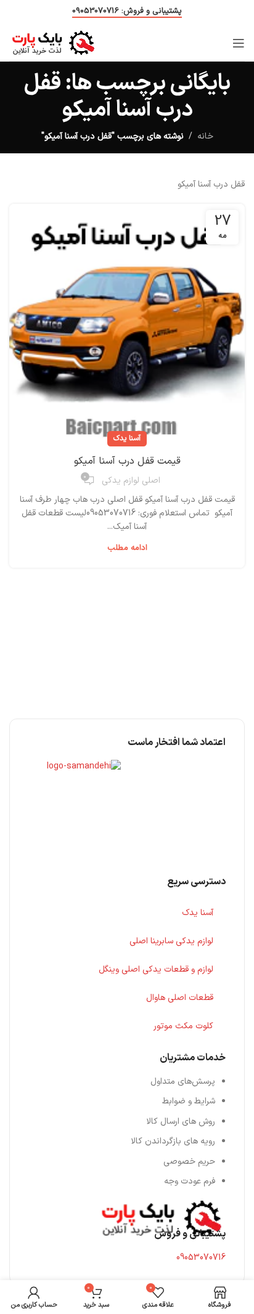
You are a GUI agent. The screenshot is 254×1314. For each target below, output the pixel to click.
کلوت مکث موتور (183, 1026)
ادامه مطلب (127, 548)
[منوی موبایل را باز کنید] (238, 43)
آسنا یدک (127, 438)
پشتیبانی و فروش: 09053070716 (127, 12)
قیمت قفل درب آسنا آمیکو (127, 461)
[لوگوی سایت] (53, 42)
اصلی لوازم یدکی (131, 480)
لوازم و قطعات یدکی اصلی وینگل (156, 969)
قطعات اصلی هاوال (179, 997)
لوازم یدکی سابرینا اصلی (171, 941)
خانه (205, 136)
